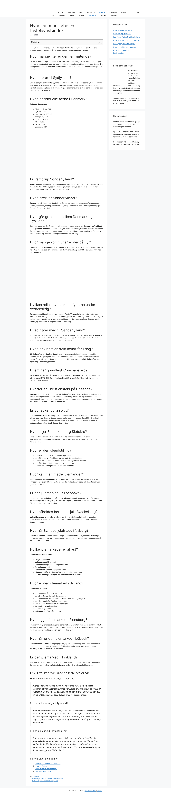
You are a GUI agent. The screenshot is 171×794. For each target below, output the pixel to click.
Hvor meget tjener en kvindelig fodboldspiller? (47, 778)
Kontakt (99, 791)
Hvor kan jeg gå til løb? (122, 34)
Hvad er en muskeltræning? (46, 769)
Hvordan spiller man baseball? (125, 47)
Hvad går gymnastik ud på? (124, 44)
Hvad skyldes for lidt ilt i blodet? (126, 40)
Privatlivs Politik (90, 791)
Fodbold (61, 12)
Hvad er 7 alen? (41, 766)
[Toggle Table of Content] (99, 42)
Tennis (81, 12)
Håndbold (71, 12)
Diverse (123, 12)
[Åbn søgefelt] (138, 12)
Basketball (113, 12)
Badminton (91, 12)
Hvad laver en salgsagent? (123, 30)
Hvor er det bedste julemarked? (47, 764)
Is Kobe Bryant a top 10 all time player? (45, 781)
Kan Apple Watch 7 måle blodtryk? (127, 37)
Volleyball (102, 12)
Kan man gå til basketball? (45, 771)
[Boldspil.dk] (39, 12)
